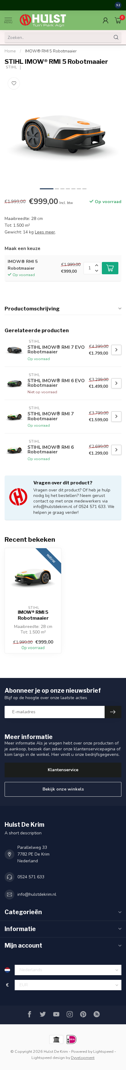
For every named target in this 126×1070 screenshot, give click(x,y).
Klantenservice (63, 770)
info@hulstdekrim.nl (36, 894)
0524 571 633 (30, 877)
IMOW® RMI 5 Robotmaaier (51, 51)
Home (10, 51)
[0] (118, 20)
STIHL (11, 67)
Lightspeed (103, 1051)
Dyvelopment (82, 1057)
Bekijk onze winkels (63, 789)
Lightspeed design (48, 1057)
